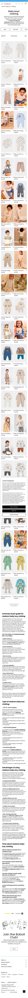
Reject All (14, 510)
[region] (14, 497)
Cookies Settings (14, 514)
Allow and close (14, 507)
